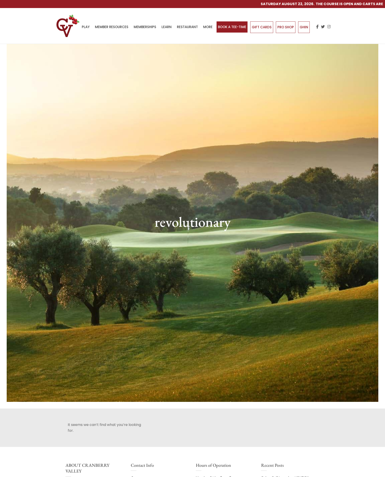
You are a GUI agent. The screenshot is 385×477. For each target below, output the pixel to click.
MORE (208, 27)
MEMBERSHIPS (145, 27)
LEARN (167, 27)
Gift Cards (262, 27)
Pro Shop (285, 27)
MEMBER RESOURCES (111, 27)
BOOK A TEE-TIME (232, 27)
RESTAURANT (187, 27)
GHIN (304, 27)
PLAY (86, 27)
